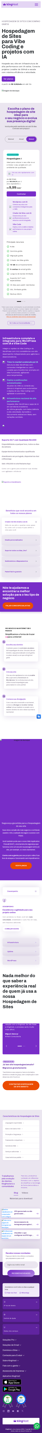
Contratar (21, 194)
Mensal (11, 139)
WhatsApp (25, 1293)
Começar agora (12, 929)
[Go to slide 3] (24, 301)
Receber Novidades (21, 1273)
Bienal (31, 139)
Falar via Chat (12, 1293)
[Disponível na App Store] (14, 1382)
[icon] (36, 522)
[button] (36, 1426)
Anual (21, 139)
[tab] (16, 1193)
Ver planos (8, 79)
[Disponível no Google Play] (14, 1389)
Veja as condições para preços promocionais (21, 316)
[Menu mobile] (36, 4)
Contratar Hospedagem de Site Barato (21, 1085)
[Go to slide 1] (19, 301)
